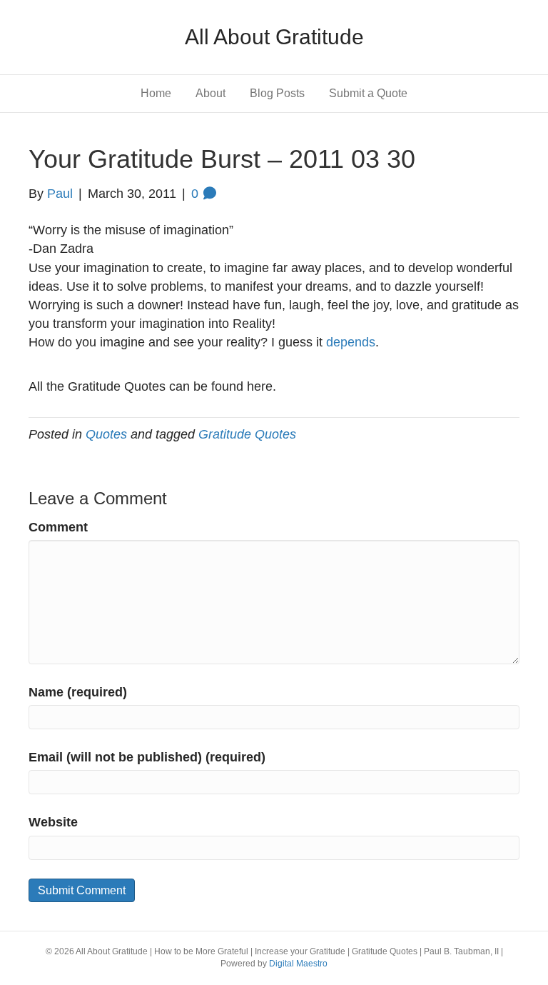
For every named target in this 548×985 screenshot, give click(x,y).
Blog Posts (277, 93)
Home (156, 93)
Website (53, 822)
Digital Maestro (298, 964)
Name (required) (78, 692)
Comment (58, 527)
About (210, 93)
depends (350, 342)
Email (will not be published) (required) (147, 757)
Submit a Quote (368, 93)
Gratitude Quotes (247, 434)
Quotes (106, 434)
